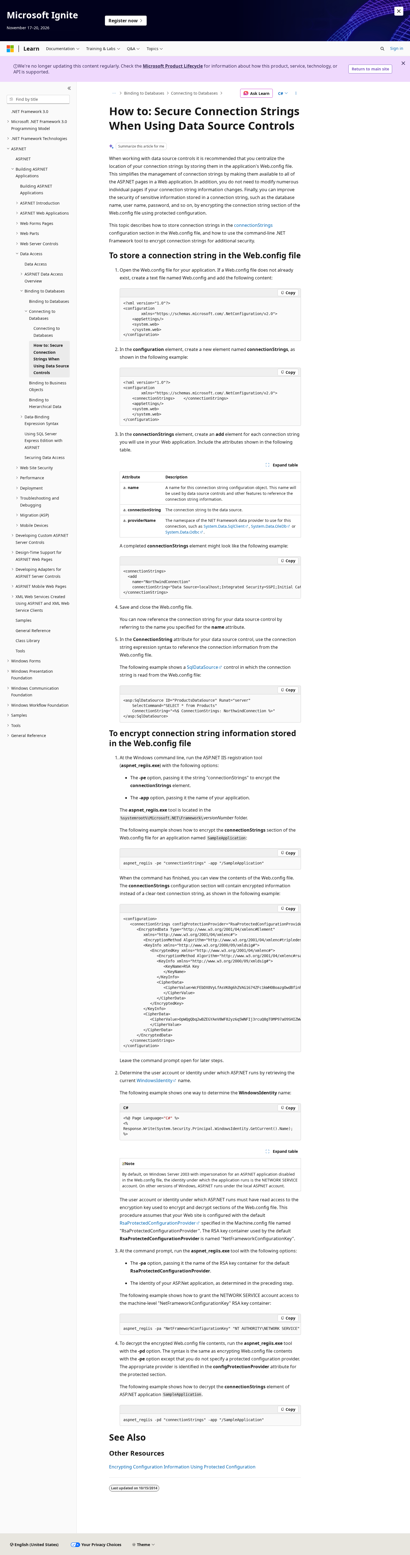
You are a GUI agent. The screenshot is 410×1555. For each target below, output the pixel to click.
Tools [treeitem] (20, 651)
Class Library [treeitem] (28, 640)
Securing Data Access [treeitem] (45, 457)
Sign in (396, 48)
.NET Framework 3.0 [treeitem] (29, 111)
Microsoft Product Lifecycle (173, 66)
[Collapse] (69, 88)
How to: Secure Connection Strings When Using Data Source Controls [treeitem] (51, 359)
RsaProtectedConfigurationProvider (158, 1223)
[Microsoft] (10, 48)
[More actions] (296, 93)
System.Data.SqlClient (224, 526)
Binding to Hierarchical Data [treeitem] (45, 403)
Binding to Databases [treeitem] (49, 301)
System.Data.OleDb (269, 526)
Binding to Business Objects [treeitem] (47, 386)
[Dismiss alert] (398, 11)
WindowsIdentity (154, 1080)
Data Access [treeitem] (36, 264)
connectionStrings (253, 225)
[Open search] (382, 49)
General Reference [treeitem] (33, 630)
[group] (210, 582)
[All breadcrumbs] (114, 93)
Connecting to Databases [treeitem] (46, 332)
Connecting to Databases (194, 93)
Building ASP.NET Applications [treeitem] (36, 189)
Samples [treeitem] (24, 620)
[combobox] (38, 99)
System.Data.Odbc (182, 532)
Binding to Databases (144, 93)
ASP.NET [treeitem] (23, 158)
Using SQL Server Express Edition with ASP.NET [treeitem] (43, 440)
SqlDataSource (202, 667)
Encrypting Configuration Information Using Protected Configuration (182, 1467)
